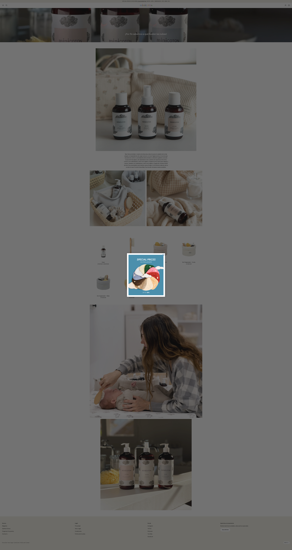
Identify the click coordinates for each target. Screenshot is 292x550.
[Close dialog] (163, 255)
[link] (146, 275)
